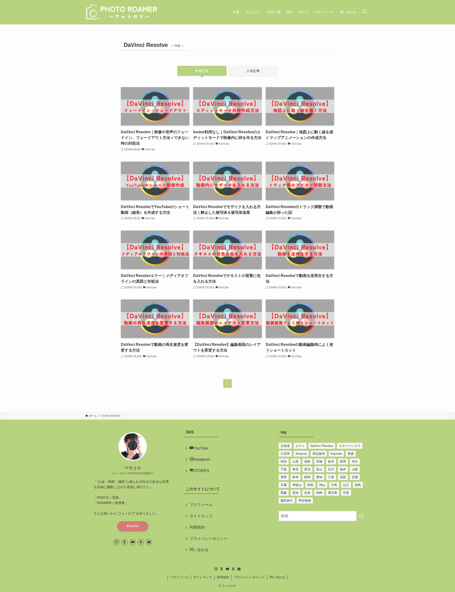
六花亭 (285, 453)
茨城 (319, 461)
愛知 (319, 477)
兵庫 (284, 485)
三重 (331, 477)
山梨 (355, 469)
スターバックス (349, 446)
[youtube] (133, 542)
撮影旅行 (287, 500)
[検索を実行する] (361, 516)
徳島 (358, 485)
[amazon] (141, 542)
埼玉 (355, 461)
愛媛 (284, 492)
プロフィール (201, 505)
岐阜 (295, 477)
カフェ (300, 446)
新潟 (307, 469)
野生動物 (305, 500)
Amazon (301, 453)
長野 (284, 477)
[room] (125, 542)
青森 (351, 453)
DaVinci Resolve (321, 446)
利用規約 (197, 527)
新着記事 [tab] (202, 71)
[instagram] (117, 542)
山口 (346, 485)
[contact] (149, 542)
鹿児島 (332, 492)
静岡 (307, 477)
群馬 (343, 461)
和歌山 (297, 485)
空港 (346, 492)
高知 (295, 492)
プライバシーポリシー (209, 539)
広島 (334, 485)
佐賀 (307, 492)
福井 (343, 469)
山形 (295, 461)
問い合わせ (199, 550)
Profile (133, 526)
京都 (355, 477)
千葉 (284, 469)
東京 (295, 469)
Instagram (201, 459)
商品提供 (319, 453)
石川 (331, 469)
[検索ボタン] (364, 12)
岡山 (322, 485)
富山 (319, 469)
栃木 (331, 461)
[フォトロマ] (122, 12)
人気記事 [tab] (253, 71)
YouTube (201, 448)
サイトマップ (201, 516)
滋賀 (343, 477)
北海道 (285, 446)
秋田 (284, 461)
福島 (307, 461)
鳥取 (310, 485)
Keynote (336, 453)
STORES (201, 471)
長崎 (319, 492)
